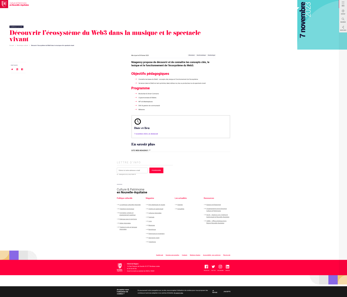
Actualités (180, 209)
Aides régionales (125, 223)
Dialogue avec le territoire (128, 219)
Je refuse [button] (214, 291)
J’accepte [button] (226, 291)
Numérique (152, 229)
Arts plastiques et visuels (156, 205)
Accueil (11, 45)
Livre (150, 221)
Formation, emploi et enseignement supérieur (127, 214)
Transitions (152, 242)
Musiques (151, 225)
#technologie (211, 55)
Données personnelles (172, 255)
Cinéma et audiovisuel (155, 209)
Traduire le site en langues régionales (128, 228)
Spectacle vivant (153, 238)
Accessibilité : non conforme (211, 255)
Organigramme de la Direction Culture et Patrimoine (216, 210)
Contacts (184, 255)
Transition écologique (126, 209)
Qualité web (159, 255)
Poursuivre (156, 170)
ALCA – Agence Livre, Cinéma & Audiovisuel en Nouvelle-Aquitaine (217, 216)
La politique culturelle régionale (130, 205)
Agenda (180, 205)
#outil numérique (201, 55)
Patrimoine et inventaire (156, 234)
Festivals (151, 217)
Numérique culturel (22, 45)
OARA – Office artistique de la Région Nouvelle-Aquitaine (216, 222)
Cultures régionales (154, 213)
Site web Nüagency (140, 150)
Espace (213, 205)
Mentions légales (195, 255)
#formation (192, 55)
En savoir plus (178, 293)
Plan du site (226, 255)
